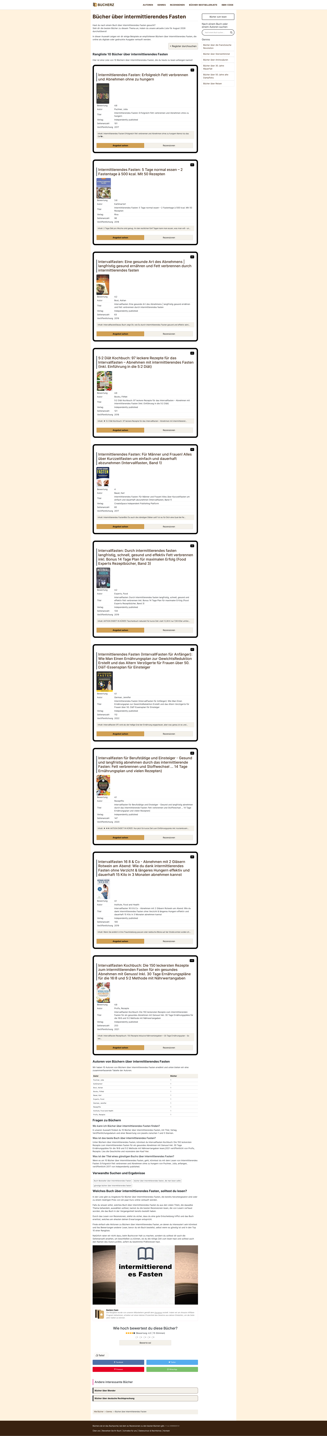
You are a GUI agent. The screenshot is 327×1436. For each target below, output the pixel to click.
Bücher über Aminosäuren (215, 59)
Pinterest (119, 1369)
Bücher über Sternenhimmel (216, 54)
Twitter (173, 1362)
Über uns (96, 1431)
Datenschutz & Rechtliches (150, 1431)
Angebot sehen (120, 145)
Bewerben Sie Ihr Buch (111, 1431)
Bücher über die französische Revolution (217, 46)
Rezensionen (177, 5)
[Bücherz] (103, 5)
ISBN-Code (227, 5)
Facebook (119, 1362)
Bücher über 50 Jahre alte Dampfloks (215, 76)
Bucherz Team (112, 1310)
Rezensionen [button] (169, 145)
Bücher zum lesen (218, 16)
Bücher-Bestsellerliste (203, 5)
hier (147, 1151)
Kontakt (166, 1431)
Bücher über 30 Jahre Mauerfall (213, 67)
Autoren (148, 5)
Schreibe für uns (130, 1431)
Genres (161, 5)
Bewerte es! (145, 1342)
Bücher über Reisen (212, 83)
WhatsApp (173, 1369)
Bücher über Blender (105, 1390)
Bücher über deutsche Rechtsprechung (114, 1398)
